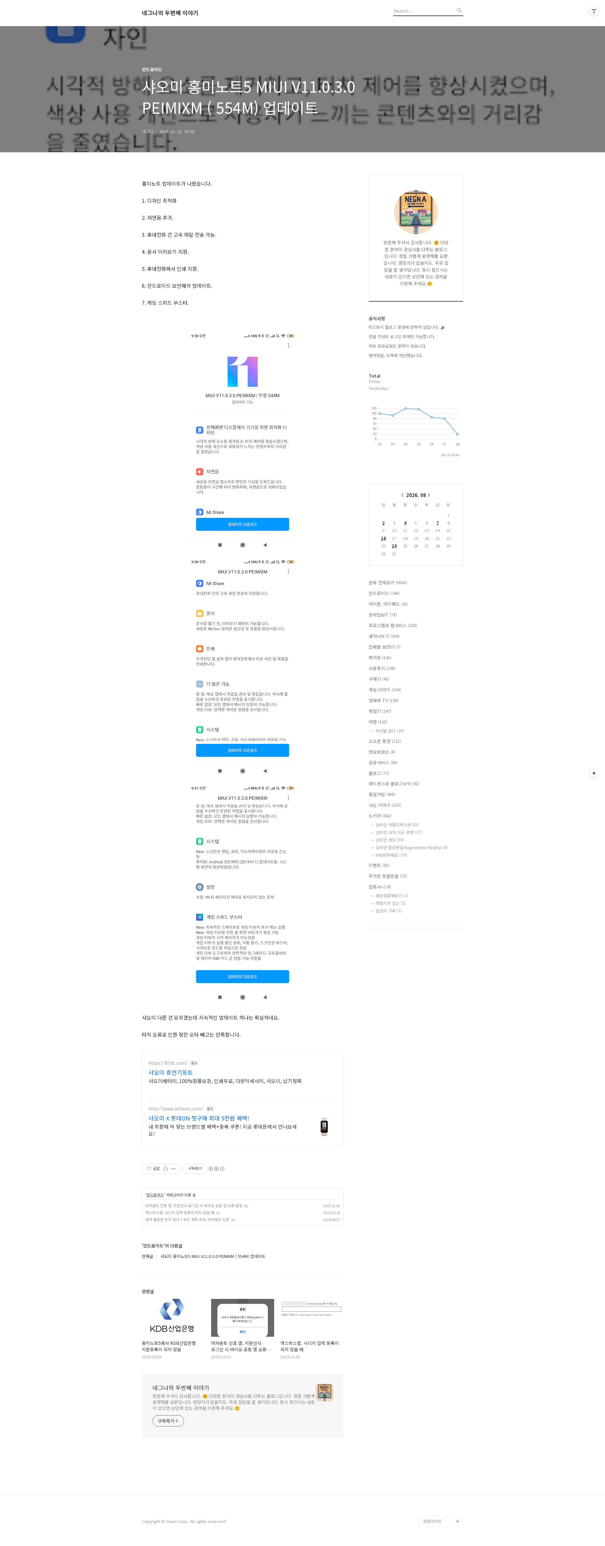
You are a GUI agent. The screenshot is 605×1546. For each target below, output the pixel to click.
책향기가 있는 (391, 903)
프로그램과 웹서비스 (393, 625)
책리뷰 (380, 657)
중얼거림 (382, 794)
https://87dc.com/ (167, 1063)
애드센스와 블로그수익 (394, 783)
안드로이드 (155, 1194)
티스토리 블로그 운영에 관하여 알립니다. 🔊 (407, 327)
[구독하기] (594, 773)
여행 (378, 722)
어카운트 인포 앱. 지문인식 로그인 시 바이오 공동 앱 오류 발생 (193, 1205)
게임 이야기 (385, 689)
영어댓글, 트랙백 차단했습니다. (396, 355)
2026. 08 (416, 495)
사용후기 (382, 668)
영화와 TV (383, 700)
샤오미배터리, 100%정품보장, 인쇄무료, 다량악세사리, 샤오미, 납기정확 (225, 1080)
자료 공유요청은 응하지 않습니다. (398, 346)
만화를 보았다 (384, 647)
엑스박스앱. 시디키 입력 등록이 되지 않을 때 (179, 1212)
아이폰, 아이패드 (388, 604)
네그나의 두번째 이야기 (170, 12)
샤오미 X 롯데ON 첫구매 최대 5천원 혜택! (198, 1118)
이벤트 (379, 865)
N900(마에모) (391, 855)
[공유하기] (166, 1168)
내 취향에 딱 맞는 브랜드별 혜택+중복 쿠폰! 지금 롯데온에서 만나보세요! (222, 1130)
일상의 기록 (389, 911)
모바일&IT (383, 614)
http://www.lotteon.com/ (175, 1108)
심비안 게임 (390, 840)
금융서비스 (383, 762)
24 (394, 546)
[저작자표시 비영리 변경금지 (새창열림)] (216, 1168)
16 (383, 538)
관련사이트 (432, 1521)
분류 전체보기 (388, 582)
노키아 (380, 816)
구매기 (379, 679)
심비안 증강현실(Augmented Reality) (412, 847)
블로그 (379, 773)
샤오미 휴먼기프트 (170, 1072)
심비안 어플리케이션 (397, 825)
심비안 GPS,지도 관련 (399, 832)
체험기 (380, 711)
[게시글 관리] (173, 1168)
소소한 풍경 (385, 741)
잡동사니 (380, 886)
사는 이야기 (385, 805)
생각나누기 (384, 636)
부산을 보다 (390, 731)
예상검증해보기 (392, 896)
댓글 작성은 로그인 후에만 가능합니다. (402, 336)
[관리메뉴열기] (594, 11)
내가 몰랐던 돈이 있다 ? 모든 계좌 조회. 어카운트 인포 (187, 1219)
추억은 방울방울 (388, 876)
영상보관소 (382, 752)
